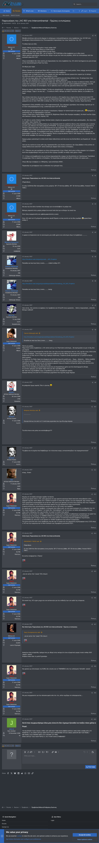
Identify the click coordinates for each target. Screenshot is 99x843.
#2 (95, 175)
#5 (95, 256)
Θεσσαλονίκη (16, 324)
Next (17, 31)
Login (52, 820)
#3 (95, 204)
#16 (95, 598)
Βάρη (18, 488)
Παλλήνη (17, 515)
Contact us (5, 827)
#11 (95, 448)
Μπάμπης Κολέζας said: (31, 410)
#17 (95, 624)
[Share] (92, 36)
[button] (35, 11)
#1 (95, 35)
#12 (95, 470)
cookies (19, 836)
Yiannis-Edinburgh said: (31, 333)
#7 (95, 305)
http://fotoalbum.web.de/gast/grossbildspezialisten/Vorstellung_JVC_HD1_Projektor (48, 283)
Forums (4, 823)
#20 (95, 719)
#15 (95, 571)
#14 (95, 533)
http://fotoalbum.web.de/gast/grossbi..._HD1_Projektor (39, 259)
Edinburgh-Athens (14, 275)
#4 (95, 232)
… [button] (10, 31)
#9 (95, 382)
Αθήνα (18, 58)
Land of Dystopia (15, 645)
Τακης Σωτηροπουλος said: (32, 632)
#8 (95, 329)
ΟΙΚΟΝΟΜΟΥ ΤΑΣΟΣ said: (31, 541)
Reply (94, 170)
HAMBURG (17, 251)
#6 (95, 281)
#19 (95, 693)
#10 (95, 407)
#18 (95, 666)
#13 (95, 494)
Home (4, 820)
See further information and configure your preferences (23, 839)
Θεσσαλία (17, 401)
